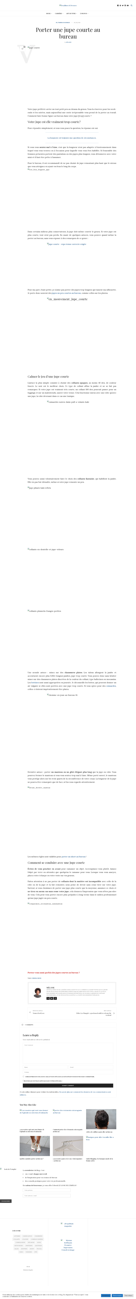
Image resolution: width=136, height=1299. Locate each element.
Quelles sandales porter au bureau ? (32, 1159)
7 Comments (29, 1025)
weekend (29, 1252)
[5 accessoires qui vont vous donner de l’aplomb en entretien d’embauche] (35, 1118)
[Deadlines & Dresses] (68, 5)
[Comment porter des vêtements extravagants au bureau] (68, 1118)
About (28, 1266)
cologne (25, 1239)
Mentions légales (28, 1270)
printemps (29, 1245)
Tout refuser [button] (128, 1295)
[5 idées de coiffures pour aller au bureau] (101, 1119)
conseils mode (36, 978)
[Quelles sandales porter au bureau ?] (35, 1146)
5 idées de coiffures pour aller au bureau (99, 1132)
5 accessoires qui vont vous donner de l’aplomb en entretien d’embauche (32, 1130)
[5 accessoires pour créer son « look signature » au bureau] (68, 1146)
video (21, 1252)
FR (56, 22)
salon (16, 1248)
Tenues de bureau (64, 22)
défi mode (31, 1242)
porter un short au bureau (73, 856)
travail (39, 1248)
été (36, 1252)
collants (16, 1239)
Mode (48, 13)
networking (19, 1245)
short (32, 1248)
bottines (35, 682)
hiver (39, 1242)
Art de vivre (71, 13)
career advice (27, 1236)
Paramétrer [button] (106, 1295)
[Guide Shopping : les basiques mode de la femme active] (101, 1146)
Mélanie (68, 42)
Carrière (58, 13)
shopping (24, 1248)
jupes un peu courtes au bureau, (66, 293)
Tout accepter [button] (117, 1295)
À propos (83, 13)
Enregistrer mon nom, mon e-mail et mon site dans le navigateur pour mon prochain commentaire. (59, 1076)
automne (17, 1236)
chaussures (38, 1236)
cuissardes (111, 686)
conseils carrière (37, 1239)
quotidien (38, 1245)
